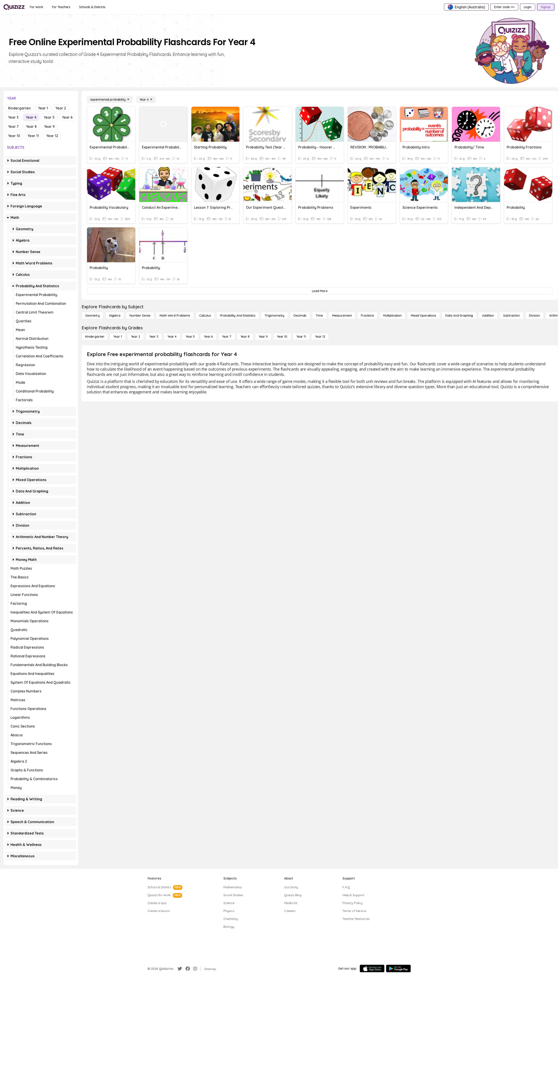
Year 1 (43, 108)
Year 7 (13, 126)
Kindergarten (19, 108)
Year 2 (60, 108)
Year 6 (67, 117)
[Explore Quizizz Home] (14, 7)
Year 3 (13, 117)
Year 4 (31, 117)
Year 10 (14, 136)
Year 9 (49, 126)
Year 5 (49, 117)
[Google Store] (398, 968)
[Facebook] (187, 968)
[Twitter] (180, 968)
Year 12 (52, 136)
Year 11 (33, 136)
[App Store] (372, 968)
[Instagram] (195, 968)
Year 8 (31, 126)
